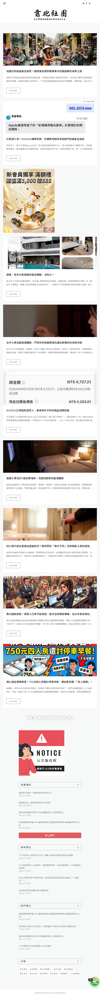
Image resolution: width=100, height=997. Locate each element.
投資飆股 (33, 969)
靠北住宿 (57, 969)
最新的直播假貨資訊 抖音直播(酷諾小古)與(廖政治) (41, 812)
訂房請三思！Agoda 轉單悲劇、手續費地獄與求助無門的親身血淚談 (45, 138)
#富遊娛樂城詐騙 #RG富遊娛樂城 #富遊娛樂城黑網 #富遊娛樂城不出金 (49, 823)
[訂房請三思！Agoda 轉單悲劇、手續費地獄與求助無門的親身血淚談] (50, 117)
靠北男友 (23, 973)
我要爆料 (64, 973)
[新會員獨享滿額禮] (29, 201)
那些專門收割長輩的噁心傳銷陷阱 (34, 890)
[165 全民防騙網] (50, 753)
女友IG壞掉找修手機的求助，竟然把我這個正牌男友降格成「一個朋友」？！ (49, 879)
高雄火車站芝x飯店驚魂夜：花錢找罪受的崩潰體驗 (35, 478)
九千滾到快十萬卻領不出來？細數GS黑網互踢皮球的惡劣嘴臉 (46, 855)
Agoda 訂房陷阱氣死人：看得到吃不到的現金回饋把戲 (37, 410)
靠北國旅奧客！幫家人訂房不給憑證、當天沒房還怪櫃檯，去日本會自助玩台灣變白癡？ (50, 613)
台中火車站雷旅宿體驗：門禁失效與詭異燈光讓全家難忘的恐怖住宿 (44, 342)
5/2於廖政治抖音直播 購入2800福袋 (35, 946)
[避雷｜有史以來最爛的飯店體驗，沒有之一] (50, 253)
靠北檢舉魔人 (45, 969)
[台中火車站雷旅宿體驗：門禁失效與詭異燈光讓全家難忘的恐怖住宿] (50, 321)
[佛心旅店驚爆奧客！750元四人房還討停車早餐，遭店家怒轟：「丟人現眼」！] (50, 660)
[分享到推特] (83, 3)
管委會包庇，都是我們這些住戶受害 (35, 802)
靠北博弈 (23, 969)
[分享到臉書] (86, 3)
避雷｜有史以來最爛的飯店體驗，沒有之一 (30, 274)
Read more (13, 90)
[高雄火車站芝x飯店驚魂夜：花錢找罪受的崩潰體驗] (50, 456)
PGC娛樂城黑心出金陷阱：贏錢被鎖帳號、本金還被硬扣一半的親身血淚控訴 (50, 866)
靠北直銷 (54, 973)
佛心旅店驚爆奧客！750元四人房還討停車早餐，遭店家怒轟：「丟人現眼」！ (49, 681)
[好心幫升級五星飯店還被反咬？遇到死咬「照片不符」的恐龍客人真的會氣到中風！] (50, 524)
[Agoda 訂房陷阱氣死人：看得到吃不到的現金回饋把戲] (50, 388)
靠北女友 (33, 973)
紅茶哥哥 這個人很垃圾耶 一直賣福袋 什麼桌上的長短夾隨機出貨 (47, 926)
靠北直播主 (68, 969)
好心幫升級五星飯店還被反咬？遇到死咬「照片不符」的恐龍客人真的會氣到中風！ (50, 546)
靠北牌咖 (44, 973)
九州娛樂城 (75, 973)
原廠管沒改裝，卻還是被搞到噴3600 (35, 793)
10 (67, 717)
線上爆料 (50, 835)
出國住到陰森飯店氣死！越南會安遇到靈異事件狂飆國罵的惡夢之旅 (44, 71)
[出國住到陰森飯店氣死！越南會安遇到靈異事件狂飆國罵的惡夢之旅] (50, 49)
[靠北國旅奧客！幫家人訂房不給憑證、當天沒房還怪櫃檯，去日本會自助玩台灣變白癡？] (50, 592)
